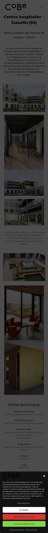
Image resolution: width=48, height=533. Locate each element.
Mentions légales (31, 530)
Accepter (24, 510)
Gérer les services (23, 503)
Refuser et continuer (24, 517)
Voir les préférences (24, 524)
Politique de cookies (17, 530)
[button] (44, 476)
